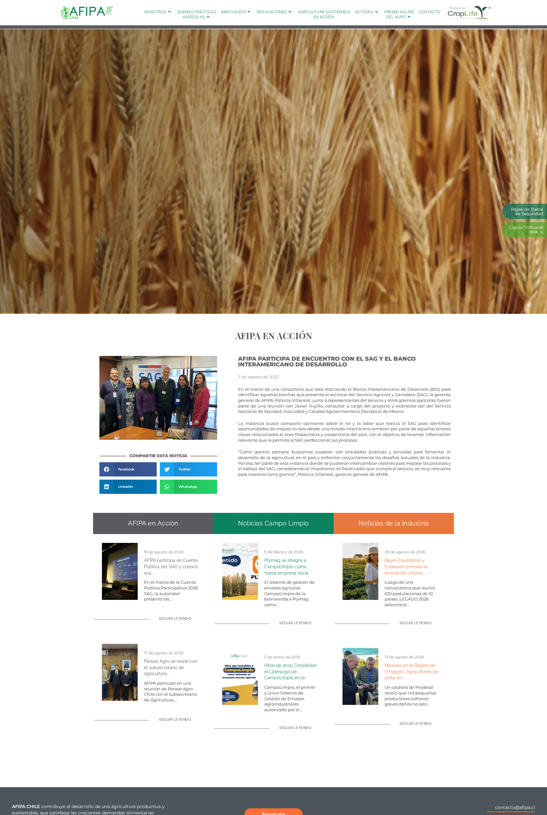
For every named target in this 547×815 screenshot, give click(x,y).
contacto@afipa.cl (515, 807)
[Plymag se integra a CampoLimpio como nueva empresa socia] (240, 571)
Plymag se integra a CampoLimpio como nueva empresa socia (286, 566)
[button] (128, 469)
